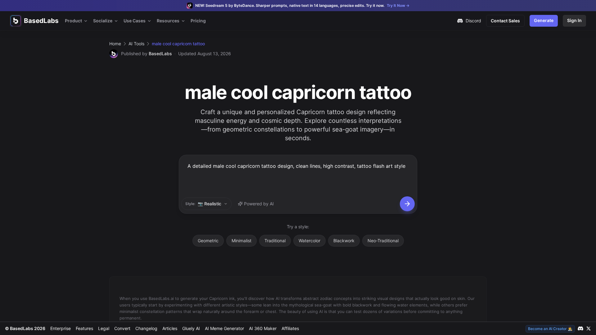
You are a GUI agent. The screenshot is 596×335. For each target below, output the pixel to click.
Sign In (574, 20)
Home (115, 43)
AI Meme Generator (224, 328)
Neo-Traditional (383, 240)
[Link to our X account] (588, 328)
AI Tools (136, 43)
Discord (473, 20)
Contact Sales (505, 20)
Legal (103, 328)
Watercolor (309, 240)
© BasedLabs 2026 (25, 328)
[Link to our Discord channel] (580, 328)
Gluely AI (191, 328)
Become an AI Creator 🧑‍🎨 (550, 328)
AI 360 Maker (263, 328)
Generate (543, 20)
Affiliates (290, 328)
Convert (122, 328)
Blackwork (343, 240)
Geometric (208, 240)
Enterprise (60, 328)
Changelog (146, 328)
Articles (169, 328)
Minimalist (241, 240)
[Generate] (407, 203)
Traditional (275, 240)
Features (84, 328)
